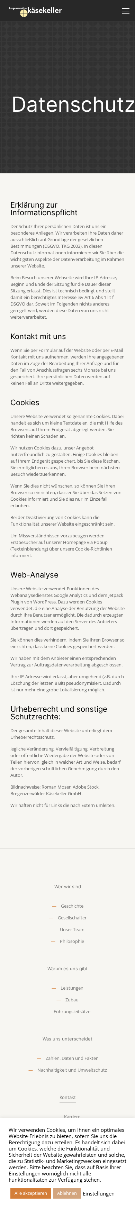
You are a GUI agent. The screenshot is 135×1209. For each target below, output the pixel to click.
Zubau (72, 1000)
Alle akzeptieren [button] (31, 1193)
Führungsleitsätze (72, 1011)
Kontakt (68, 1097)
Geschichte (72, 906)
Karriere (72, 1116)
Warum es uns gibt (67, 968)
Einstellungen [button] (99, 1193)
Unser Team (72, 929)
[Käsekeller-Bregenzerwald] (35, 10)
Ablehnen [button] (67, 1193)
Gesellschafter (72, 918)
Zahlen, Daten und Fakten (72, 1058)
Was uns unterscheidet (67, 1039)
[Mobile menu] (126, 10)
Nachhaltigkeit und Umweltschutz (72, 1070)
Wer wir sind (67, 886)
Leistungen (72, 988)
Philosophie (72, 941)
